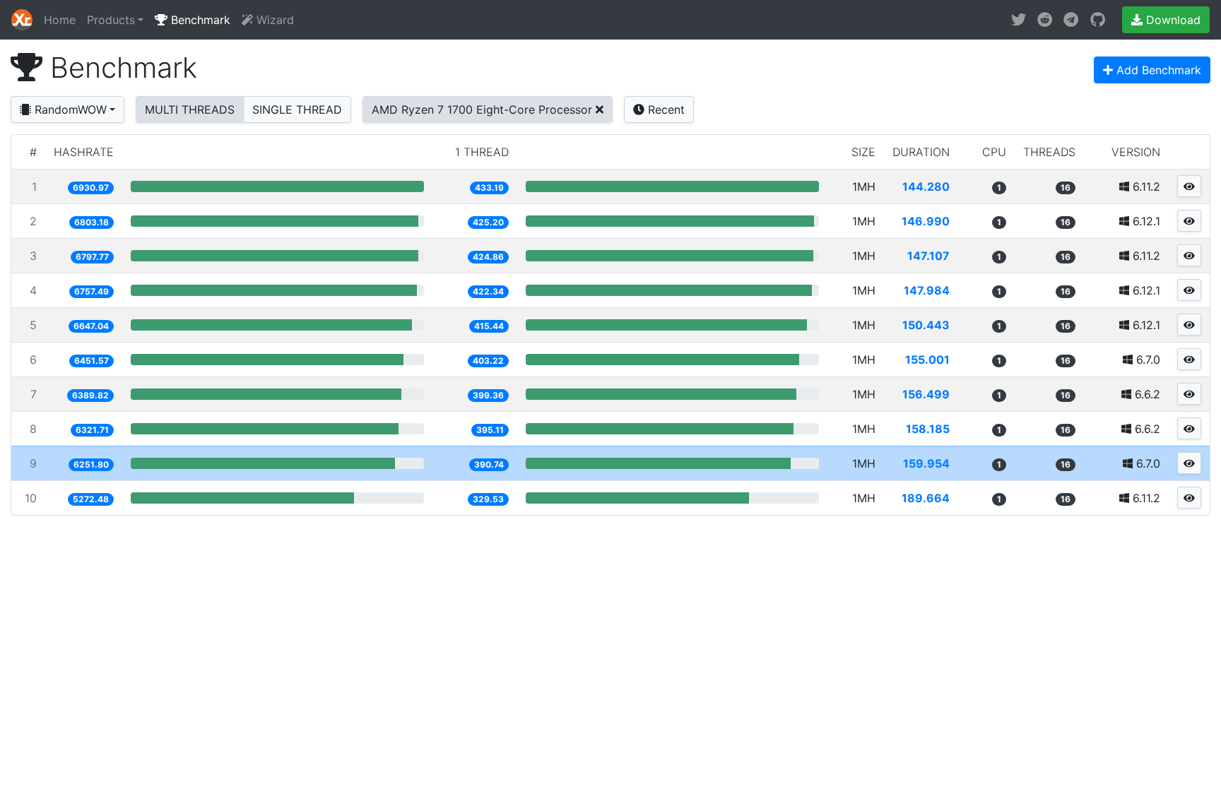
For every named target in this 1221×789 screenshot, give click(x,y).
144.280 (926, 186)
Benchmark (198, 20)
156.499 (926, 394)
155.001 (927, 359)
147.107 (928, 256)
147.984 (927, 290)
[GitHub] (1098, 20)
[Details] (1189, 186)
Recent (664, 109)
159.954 (926, 463)
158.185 (928, 429)
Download (1172, 20)
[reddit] (1045, 20)
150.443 (926, 325)
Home (60, 20)
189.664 (926, 498)
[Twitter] (1018, 20)
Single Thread (297, 109)
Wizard (273, 20)
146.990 (926, 221)
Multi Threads (190, 109)
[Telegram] (1071, 20)
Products (111, 20)
